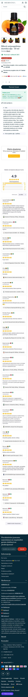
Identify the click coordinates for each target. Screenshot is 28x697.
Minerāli (22, 678)
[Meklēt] (25, 7)
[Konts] (23, 3)
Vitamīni (16, 678)
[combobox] (14, 7)
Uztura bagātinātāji (6, 678)
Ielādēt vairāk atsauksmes (14, 523)
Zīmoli (12, 684)
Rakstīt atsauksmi (14, 156)
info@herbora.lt (7, 652)
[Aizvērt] (24, 92)
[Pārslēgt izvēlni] (2, 3)
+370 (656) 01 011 (8, 655)
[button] (14, 108)
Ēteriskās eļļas (5, 684)
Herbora (8, 690)
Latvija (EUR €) (7, 662)
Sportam (3, 681)
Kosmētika (11, 681)
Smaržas (18, 681)
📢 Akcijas (19, 684)
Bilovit (8, 51)
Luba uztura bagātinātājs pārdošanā (13, 604)
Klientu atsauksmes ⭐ (7, 687)
